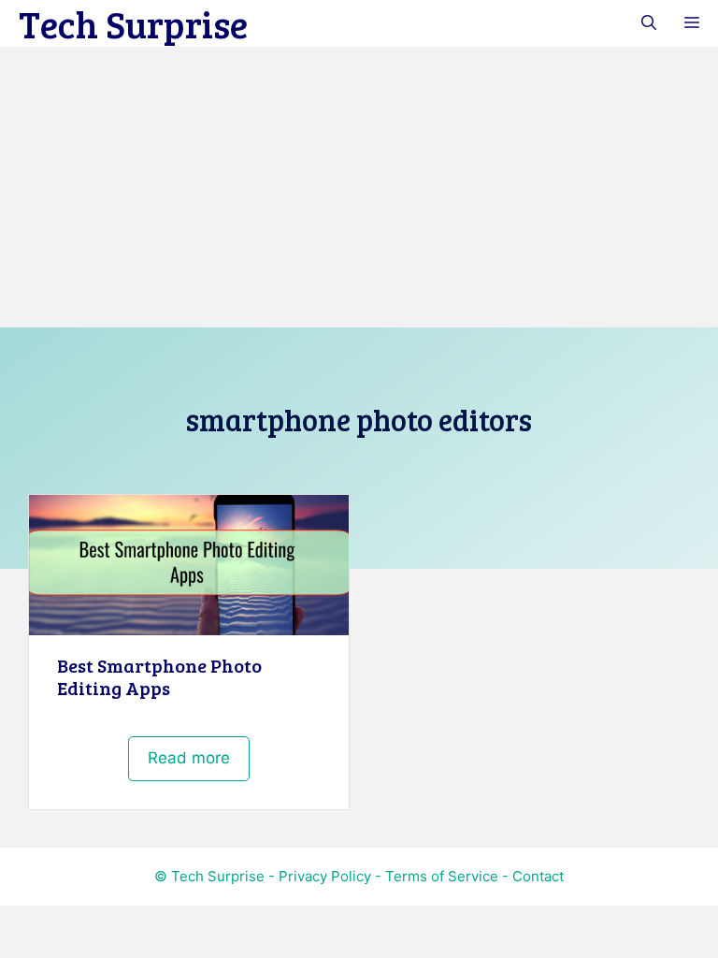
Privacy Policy (325, 876)
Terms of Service (441, 876)
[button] (648, 23)
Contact (538, 876)
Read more (189, 757)
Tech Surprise (133, 23)
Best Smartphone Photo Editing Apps (159, 676)
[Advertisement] (359, 187)
